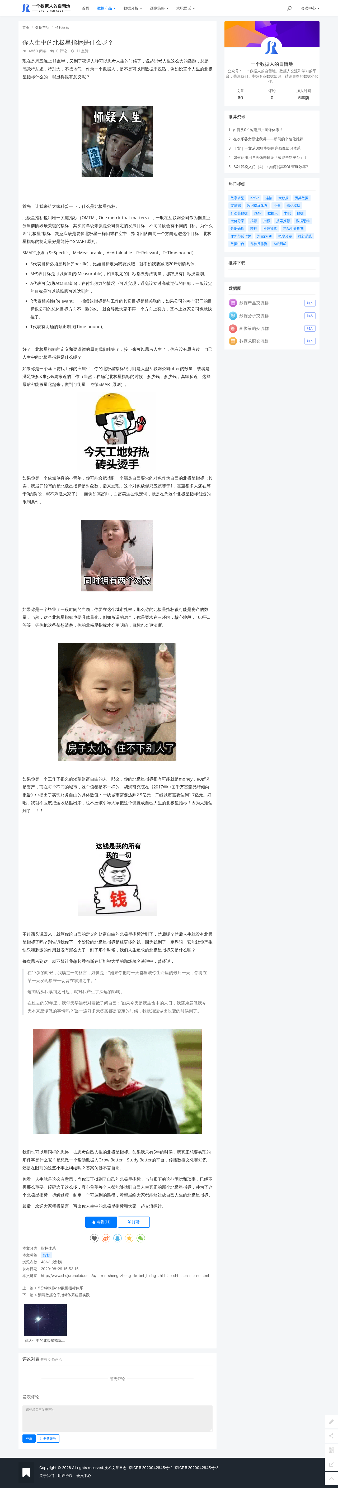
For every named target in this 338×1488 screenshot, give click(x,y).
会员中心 (83, 1475)
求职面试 (184, 8)
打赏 (135, 1221)
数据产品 (105, 8)
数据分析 (131, 8)
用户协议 (65, 1475)
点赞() (103, 1221)
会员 (308, 8)
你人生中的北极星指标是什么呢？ (45, 1340)
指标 (46, 1255)
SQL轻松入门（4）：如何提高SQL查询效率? (270, 166)
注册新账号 (48, 1439)
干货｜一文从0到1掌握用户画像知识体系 (267, 148)
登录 (29, 1439)
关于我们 (46, 1475)
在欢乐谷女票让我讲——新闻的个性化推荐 (268, 139)
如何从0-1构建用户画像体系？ (258, 129)
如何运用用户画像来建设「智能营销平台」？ (270, 157)
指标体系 (62, 27)
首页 (85, 8)
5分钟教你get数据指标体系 (60, 1288)
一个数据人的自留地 (272, 64)
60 (240, 97)
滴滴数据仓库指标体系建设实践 (64, 1295)
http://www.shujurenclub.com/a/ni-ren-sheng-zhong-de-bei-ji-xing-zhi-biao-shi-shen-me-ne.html (125, 1275)
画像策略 (158, 8)
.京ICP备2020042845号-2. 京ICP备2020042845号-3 (173, 1467)
